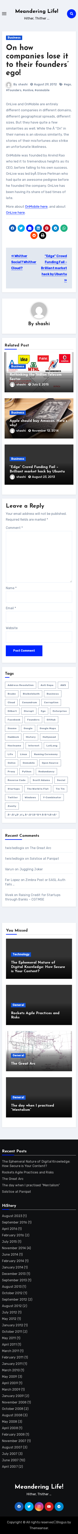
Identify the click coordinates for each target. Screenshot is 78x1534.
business (53, 693)
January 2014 (12, 1267)
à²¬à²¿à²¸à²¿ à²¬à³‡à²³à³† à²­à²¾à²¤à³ (32, 814)
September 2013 (14, 1280)
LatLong (51, 745)
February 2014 (13, 1261)
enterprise (60, 711)
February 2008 (13, 1434)
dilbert (12, 711)
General (18, 1005)
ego (43, 711)
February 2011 (13, 1357)
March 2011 (10, 1351)
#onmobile (42, 90)
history (31, 737)
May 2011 (9, 1338)
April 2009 (10, 1383)
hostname (14, 745)
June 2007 (10, 1460)
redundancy (46, 771)
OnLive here (15, 213)
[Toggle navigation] (4, 13)
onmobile (29, 762)
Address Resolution (21, 685)
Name (11, 588)
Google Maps (48, 728)
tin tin (60, 788)
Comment (14, 528)
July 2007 (10, 1454)
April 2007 (10, 1467)
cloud (11, 702)
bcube (12, 693)
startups (14, 788)
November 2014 (14, 1248)
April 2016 (9, 1229)
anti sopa (47, 685)
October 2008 (12, 1409)
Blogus (61, 1522)
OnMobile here (36, 206)
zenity (12, 806)
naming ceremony (46, 754)
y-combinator (52, 797)
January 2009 (13, 1396)
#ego (67, 84)
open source (50, 762)
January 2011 (12, 1364)
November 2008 (14, 1402)
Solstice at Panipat (44, 859)
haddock (13, 737)
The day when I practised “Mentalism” (31, 1185)
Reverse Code (17, 780)
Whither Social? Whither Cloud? (23, 262)
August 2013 (12, 1287)
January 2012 (12, 1325)
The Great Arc (40, 848)
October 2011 (12, 1332)
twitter (13, 797)
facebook (14, 719)
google (28, 728)
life (10, 754)
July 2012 (9, 1312)
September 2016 (14, 1222)
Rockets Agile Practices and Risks (28, 1172)
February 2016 (13, 1235)
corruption (51, 702)
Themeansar (38, 1528)
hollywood (49, 737)
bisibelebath (31, 693)
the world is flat (38, 788)
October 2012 (12, 1293)
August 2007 (12, 1447)
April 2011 (9, 1344)
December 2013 (14, 1274)
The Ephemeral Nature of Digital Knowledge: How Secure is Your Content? (38, 967)
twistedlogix (14, 848)
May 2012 (9, 1319)
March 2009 (11, 1389)
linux (23, 754)
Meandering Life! (36, 11)
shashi (23, 84)
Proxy (11, 771)
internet (33, 745)
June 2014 (10, 1254)
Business (14, 37)
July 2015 (9, 1242)
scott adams (41, 780)
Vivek (9, 895)
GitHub (51, 719)
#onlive (28, 90)
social (61, 780)
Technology (21, 954)
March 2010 (11, 1370)
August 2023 (12, 1216)
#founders (13, 90)
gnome (12, 728)
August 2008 (12, 1415)
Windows (30, 797)
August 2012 (12, 1306)
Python (26, 771)
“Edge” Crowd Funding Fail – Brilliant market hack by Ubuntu (54, 265)
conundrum (29, 702)
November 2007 (14, 1441)
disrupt (29, 711)
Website (12, 628)
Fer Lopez (12, 880)
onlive (12, 762)
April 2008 (10, 1428)
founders (33, 719)
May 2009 (9, 1377)
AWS (63, 685)
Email (11, 608)
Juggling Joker (31, 869)
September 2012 (14, 1299)
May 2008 (9, 1422)
